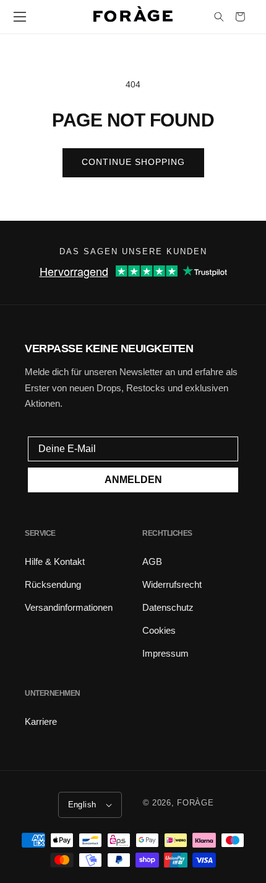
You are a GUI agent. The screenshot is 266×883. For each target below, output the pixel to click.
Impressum (165, 653)
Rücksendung (53, 584)
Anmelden (133, 479)
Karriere (41, 721)
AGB (152, 561)
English (82, 804)
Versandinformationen (69, 607)
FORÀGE (195, 802)
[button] (19, 16)
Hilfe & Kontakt (55, 561)
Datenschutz (168, 607)
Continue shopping (133, 162)
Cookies (159, 630)
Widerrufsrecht (172, 584)
